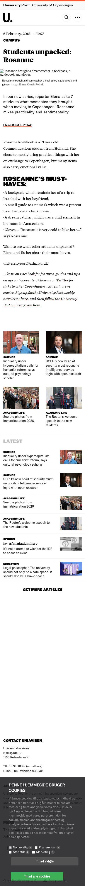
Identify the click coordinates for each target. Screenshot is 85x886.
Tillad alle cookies (37, 876)
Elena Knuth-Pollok (17, 125)
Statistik (20, 852)
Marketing (44, 852)
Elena (8, 252)
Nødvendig (22, 847)
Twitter (62, 279)
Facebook (28, 273)
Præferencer (49, 847)
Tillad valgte (45, 861)
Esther (26, 252)
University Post (16, 5)
